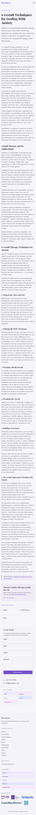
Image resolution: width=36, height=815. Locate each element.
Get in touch (9, 598)
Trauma (3, 753)
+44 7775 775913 (11, 680)
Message (6, 659)
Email (5, 646)
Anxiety (3, 731)
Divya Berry (6, 3)
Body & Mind (5, 734)
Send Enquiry (18, 672)
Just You (3, 755)
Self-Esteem (4, 747)
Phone (5, 652)
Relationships (5, 745)
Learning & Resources (7, 764)
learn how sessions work (18, 594)
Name (5, 639)
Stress (3, 750)
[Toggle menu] (33, 2)
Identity (3, 739)
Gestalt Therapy (6, 737)
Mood (3, 742)
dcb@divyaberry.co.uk (12, 683)
